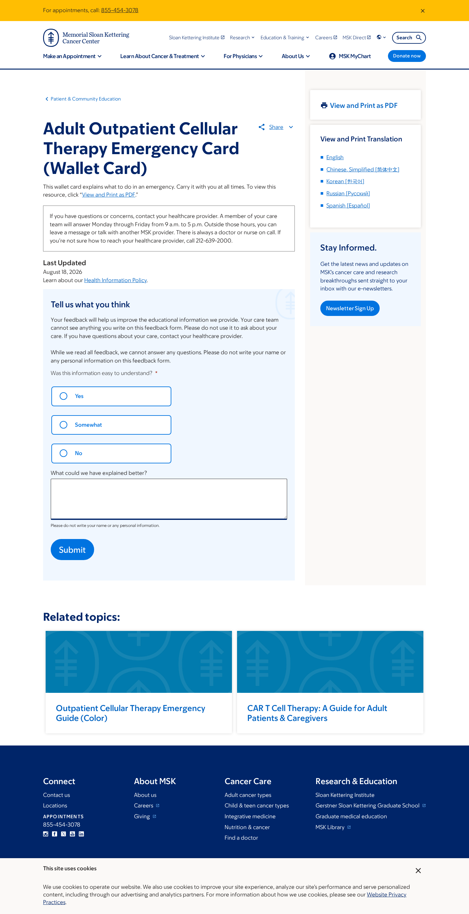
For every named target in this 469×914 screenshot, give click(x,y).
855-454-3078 (119, 10)
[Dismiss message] (423, 10)
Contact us (56, 795)
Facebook (54, 833)
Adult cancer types (248, 795)
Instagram (45, 833)
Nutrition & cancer (247, 827)
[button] (243, 37)
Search (404, 37)
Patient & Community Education (86, 98)
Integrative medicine (250, 816)
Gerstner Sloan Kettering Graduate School (368, 805)
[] (362, 169)
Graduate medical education (351, 816)
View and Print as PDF (108, 194)
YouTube (72, 833)
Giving (142, 816)
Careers (144, 805)
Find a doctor (241, 838)
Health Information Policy (115, 280)
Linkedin (81, 833)
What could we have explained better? (99, 473)
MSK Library (331, 827)
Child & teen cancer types (257, 805)
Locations (55, 805)
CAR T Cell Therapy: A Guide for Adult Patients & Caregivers (317, 713)
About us (145, 795)
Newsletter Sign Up (350, 308)
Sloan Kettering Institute (345, 795)
